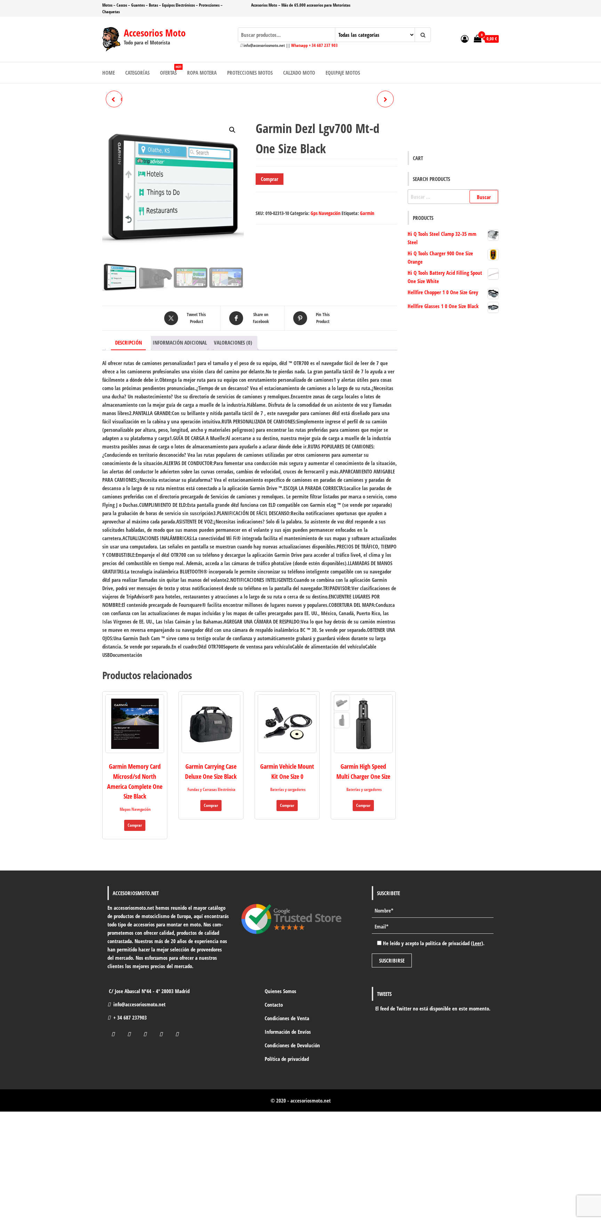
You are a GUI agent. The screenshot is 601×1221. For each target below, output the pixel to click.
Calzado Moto (299, 72)
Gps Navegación (325, 213)
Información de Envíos (288, 1031)
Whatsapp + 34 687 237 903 (314, 45)
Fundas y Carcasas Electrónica (211, 789)
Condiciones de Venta (287, 1018)
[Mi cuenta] (464, 38)
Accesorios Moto (155, 32)
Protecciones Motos (250, 72)
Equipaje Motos (343, 72)
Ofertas (170, 70)
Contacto (274, 1004)
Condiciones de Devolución (292, 1045)
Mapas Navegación (135, 809)
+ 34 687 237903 (130, 1017)
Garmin (367, 213)
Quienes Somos (280, 991)
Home (108, 72)
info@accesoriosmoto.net (139, 1004)
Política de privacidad (287, 1058)
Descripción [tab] (128, 342)
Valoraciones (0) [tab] (233, 342)
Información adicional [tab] (180, 342)
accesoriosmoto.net (310, 1100)
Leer (477, 943)
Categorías (137, 72)
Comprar (269, 178)
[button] (232, 130)
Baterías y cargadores (287, 789)
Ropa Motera (202, 72)
